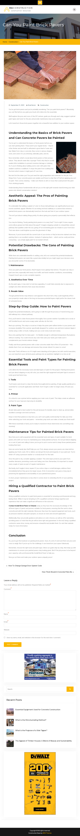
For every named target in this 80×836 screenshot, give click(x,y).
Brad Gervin (32, 105)
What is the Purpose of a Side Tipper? (31, 730)
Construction (44, 105)
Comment (7, 589)
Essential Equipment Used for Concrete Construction (37, 710)
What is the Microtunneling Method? (30, 720)
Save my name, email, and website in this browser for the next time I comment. (34, 638)
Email (6, 622)
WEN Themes (47, 833)
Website (6, 630)
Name (6, 614)
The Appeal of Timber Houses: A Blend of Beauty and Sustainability (43, 741)
